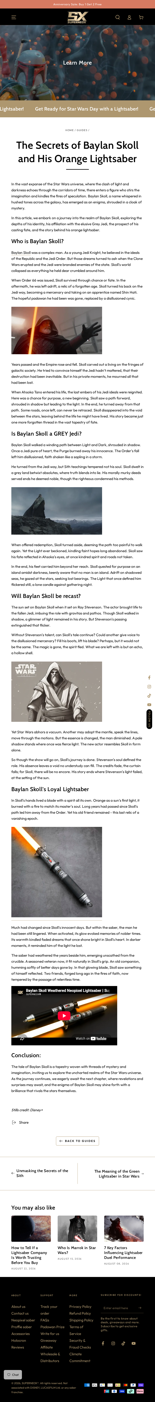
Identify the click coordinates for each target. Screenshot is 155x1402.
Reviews (17, 1347)
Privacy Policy (80, 1306)
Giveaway (48, 1340)
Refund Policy (80, 1313)
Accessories (20, 1333)
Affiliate (46, 1347)
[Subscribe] (141, 1308)
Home (69, 130)
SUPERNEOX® (30, 1383)
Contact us (20, 1313)
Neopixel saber (23, 1320)
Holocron (18, 1340)
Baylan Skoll (21, 252)
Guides (82, 130)
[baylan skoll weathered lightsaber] (56, 918)
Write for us (49, 1333)
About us (18, 1306)
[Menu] (14, 17)
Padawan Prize (52, 1327)
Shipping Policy (81, 1320)
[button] (117, 17)
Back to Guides (80, 1141)
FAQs (44, 1320)
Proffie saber (21, 1327)
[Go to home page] (77, 17)
